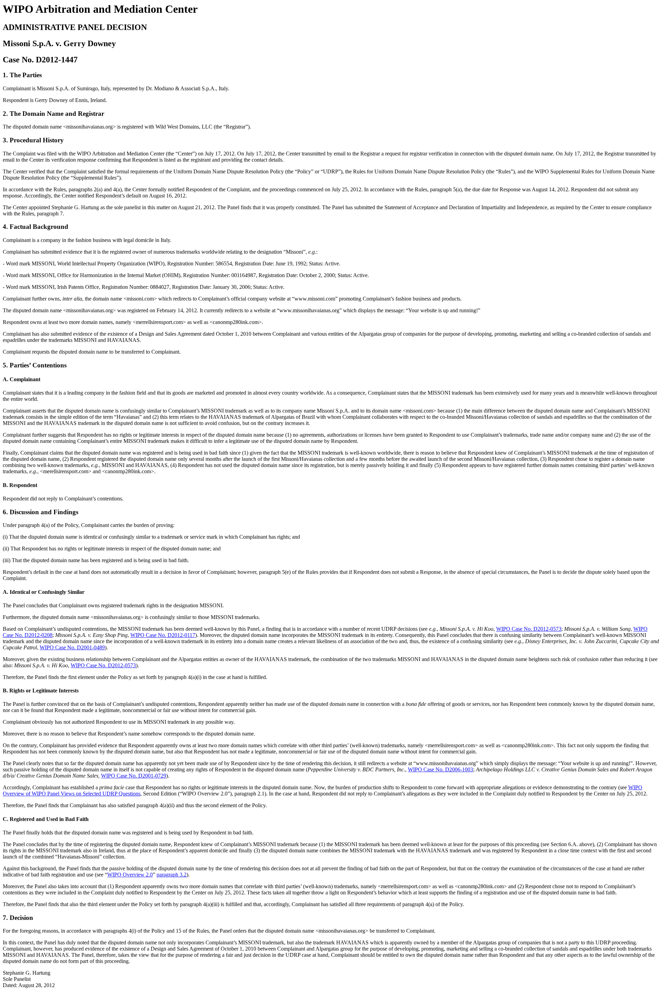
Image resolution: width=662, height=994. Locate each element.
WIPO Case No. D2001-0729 (133, 776)
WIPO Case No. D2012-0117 (162, 635)
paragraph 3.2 (172, 875)
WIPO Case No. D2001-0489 (72, 647)
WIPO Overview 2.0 (130, 875)
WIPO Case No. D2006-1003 (440, 769)
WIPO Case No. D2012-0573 (528, 629)
